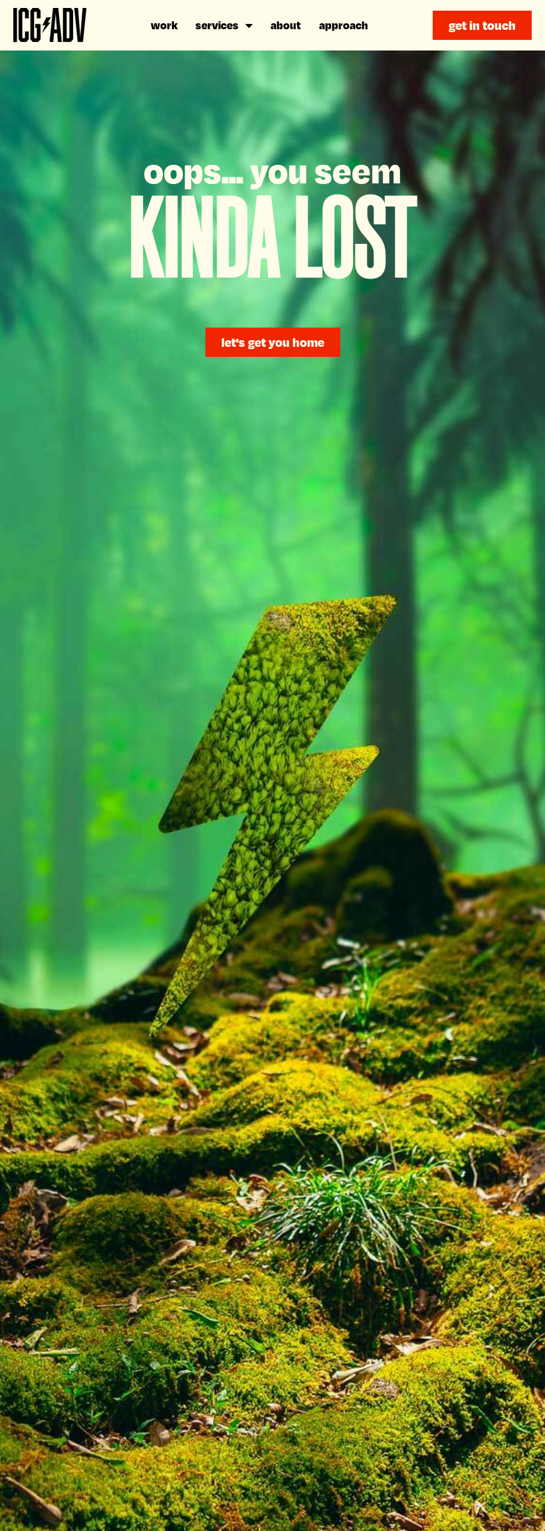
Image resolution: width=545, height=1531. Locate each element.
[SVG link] (49, 25)
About (286, 25)
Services (217, 25)
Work (164, 25)
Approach (343, 25)
